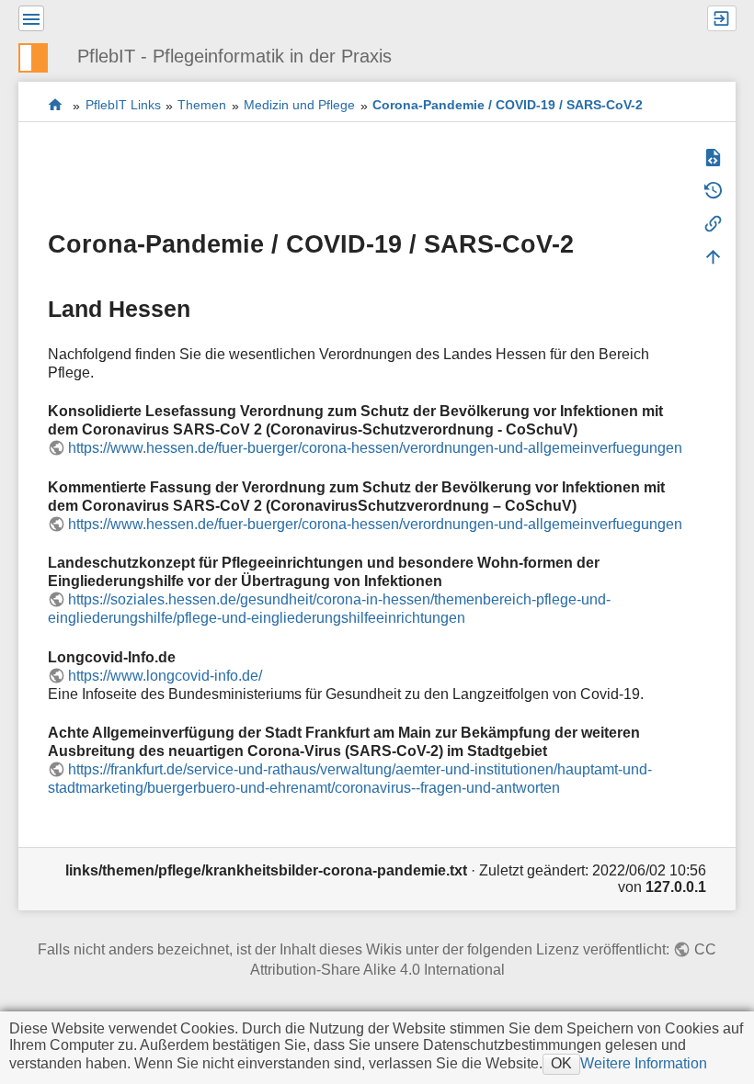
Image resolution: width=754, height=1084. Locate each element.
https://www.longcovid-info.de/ (165, 675)
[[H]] (40, 55)
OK (561, 1063)
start (55, 105)
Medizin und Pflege (299, 105)
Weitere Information (643, 1063)
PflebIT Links (123, 105)
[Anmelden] (722, 18)
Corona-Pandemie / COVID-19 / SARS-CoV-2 (507, 105)
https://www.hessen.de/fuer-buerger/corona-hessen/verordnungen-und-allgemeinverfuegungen (375, 448)
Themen (201, 105)
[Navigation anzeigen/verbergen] (31, 18)
